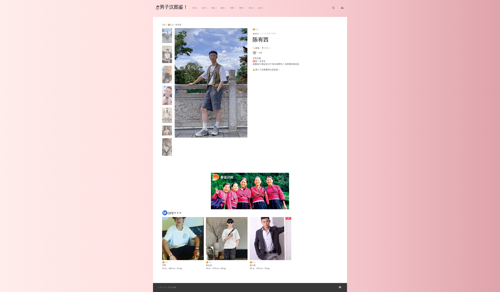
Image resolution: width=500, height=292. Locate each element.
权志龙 (209, 265)
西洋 (241, 8)
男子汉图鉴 (172, 287)
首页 (164, 25)
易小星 (253, 265)
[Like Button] (255, 53)
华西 (232, 8)
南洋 (223, 8)
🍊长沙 (171, 25)
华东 (194, 8)
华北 (251, 8)
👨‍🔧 (244, 256)
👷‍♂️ (288, 256)
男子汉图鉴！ (174, 7)
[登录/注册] (342, 8)
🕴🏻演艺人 (265, 48)
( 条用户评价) (270, 34)
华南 (213, 8)
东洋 (204, 8)
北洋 (260, 8)
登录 (259, 70)
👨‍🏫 (200, 256)
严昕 (164, 265)
